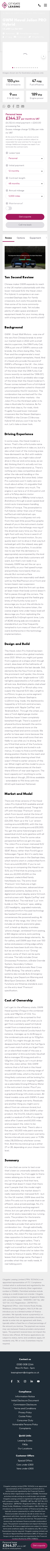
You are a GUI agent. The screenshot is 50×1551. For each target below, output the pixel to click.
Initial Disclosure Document (25, 1401)
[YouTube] (38, 1382)
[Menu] (45, 5)
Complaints (25, 1428)
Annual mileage (16, 191)
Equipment (35, 238)
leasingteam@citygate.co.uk (25, 1373)
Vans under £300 (25, 1469)
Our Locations (25, 1449)
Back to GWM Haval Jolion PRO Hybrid (25, 13)
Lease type (14, 153)
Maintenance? (16, 203)
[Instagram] (25, 1382)
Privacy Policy (25, 1413)
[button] (12, 67)
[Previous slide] (6, 56)
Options (21, 238)
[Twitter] (18, 1382)
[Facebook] (11, 1382)
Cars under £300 (25, 1465)
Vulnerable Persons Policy (25, 1424)
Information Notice (25, 1397)
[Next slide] (43, 56)
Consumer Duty (25, 1420)
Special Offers (25, 1461)
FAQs (25, 1445)
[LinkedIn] (31, 1382)
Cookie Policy (25, 1416)
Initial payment (16, 165)
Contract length (17, 178)
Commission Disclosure (25, 1405)
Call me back (25, 225)
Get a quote (25, 217)
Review (8, 238)
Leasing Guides (25, 1441)
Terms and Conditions (25, 1408)
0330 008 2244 (25, 1364)
